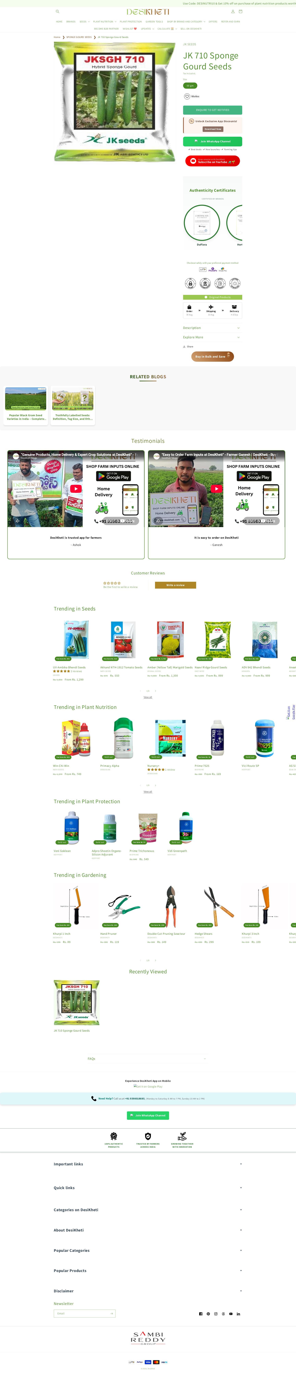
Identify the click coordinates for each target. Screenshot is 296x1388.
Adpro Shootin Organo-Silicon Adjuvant (107, 852)
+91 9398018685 (135, 1098)
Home (57, 37)
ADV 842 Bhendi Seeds (256, 667)
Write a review (175, 585)
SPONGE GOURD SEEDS (79, 37)
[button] (57, 11)
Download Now (213, 129)
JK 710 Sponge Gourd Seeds (113, 37)
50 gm (190, 85)
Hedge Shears (203, 934)
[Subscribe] (111, 1314)
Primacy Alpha (109, 766)
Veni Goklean (62, 851)
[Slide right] (155, 691)
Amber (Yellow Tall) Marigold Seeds (170, 667)
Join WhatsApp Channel (216, 141)
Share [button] (190, 346)
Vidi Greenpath (177, 851)
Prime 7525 (202, 766)
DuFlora (202, 244)
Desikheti (151, 1368)
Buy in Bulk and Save (212, 355)
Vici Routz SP (250, 766)
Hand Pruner (108, 934)
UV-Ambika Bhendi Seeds (69, 667)
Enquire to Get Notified (212, 110)
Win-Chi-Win (61, 766)
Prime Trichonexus (142, 851)
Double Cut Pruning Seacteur (166, 934)
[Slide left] (140, 691)
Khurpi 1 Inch (61, 934)
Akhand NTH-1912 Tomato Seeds (121, 667)
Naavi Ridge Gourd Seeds (211, 667)
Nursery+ (153, 766)
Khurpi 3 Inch (250, 934)
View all (148, 697)
